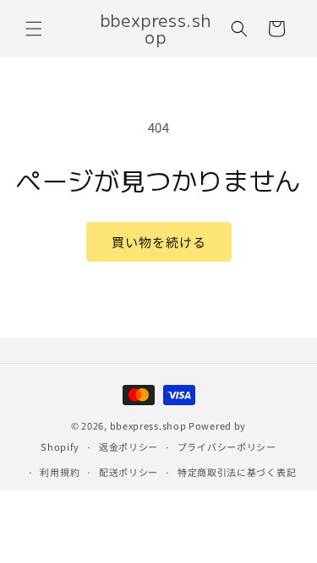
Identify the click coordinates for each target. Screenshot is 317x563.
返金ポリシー (128, 446)
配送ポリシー (128, 472)
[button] (33, 28)
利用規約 (59, 472)
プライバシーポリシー (227, 446)
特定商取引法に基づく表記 (237, 472)
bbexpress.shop (148, 425)
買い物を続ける (159, 242)
